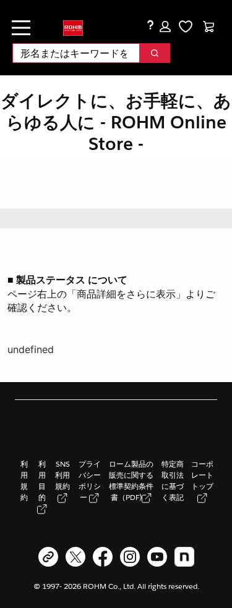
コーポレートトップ (202, 475)
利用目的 (42, 480)
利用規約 (24, 480)
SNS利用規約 (62, 475)
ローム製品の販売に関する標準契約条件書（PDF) (131, 480)
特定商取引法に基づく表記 (172, 480)
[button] (165, 26)
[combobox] (71, 53)
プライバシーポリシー (90, 480)
